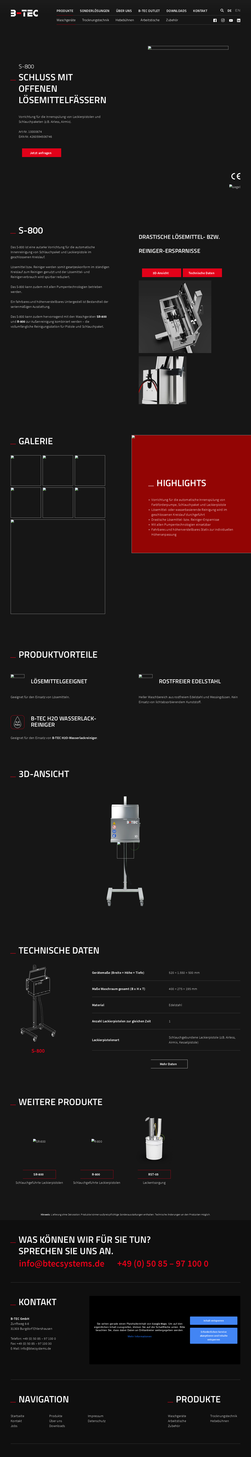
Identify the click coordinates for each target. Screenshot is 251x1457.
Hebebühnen (125, 19)
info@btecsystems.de (62, 1263)
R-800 (96, 1174)
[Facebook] (215, 20)
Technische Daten (201, 273)
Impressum (96, 1416)
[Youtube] (230, 20)
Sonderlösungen (95, 10)
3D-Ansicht (161, 273)
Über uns (124, 10)
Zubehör (172, 19)
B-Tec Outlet (149, 10)
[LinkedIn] (238, 20)
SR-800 (102, 316)
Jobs (14, 1426)
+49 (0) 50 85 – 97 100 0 (163, 1263)
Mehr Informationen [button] (140, 1336)
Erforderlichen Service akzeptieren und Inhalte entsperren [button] (214, 1335)
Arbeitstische (150, 19)
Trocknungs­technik (95, 19)
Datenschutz (96, 1421)
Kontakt (200, 10)
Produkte (65, 10)
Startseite (17, 1416)
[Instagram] (223, 20)
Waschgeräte (66, 19)
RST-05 (153, 1174)
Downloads (176, 10)
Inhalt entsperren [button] (214, 1320)
